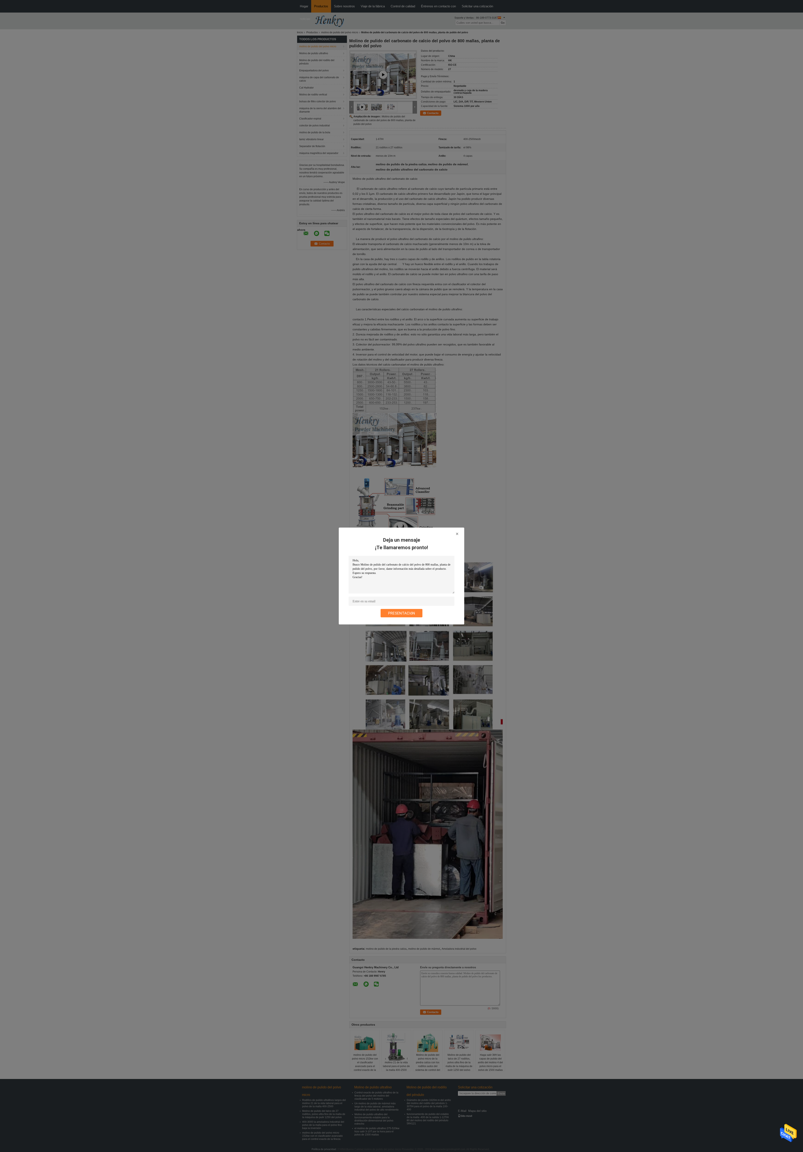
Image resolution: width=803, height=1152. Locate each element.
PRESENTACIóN (401, 613)
